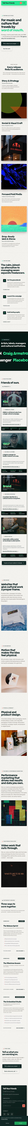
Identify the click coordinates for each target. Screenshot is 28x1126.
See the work (6, 48)
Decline (7, 1123)
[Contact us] (11, 1114)
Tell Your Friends (8, 3)
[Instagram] (4, 1114)
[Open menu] (24, 2)
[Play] (21, 3)
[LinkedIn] (8, 1114)
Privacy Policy (4, 1119)
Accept (20, 1123)
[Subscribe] (23, 1105)
